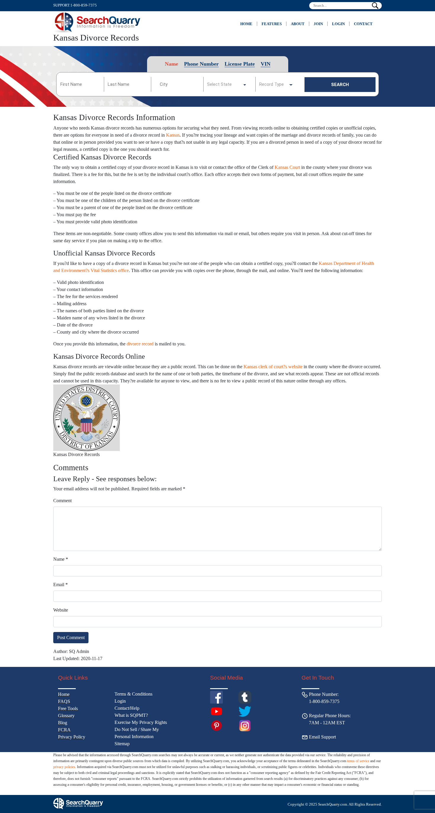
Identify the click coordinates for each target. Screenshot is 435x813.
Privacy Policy (71, 736)
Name (60, 559)
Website (60, 609)
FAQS (64, 701)
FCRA (64, 729)
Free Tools (68, 708)
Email (60, 584)
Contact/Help (127, 708)
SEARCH (340, 84)
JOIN (318, 24)
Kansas (173, 135)
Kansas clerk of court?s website (273, 366)
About (297, 24)
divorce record (140, 343)
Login (338, 24)
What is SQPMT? (131, 715)
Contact (363, 24)
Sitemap (122, 743)
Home (246, 24)
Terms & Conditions (133, 693)
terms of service (358, 761)
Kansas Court (287, 167)
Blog (62, 722)
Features (272, 24)
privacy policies (64, 767)
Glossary (66, 715)
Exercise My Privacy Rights (141, 722)
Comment (62, 500)
